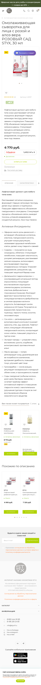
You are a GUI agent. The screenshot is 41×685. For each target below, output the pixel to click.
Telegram (23, 643)
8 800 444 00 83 (13, 619)
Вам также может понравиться (15, 404)
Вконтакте (17, 643)
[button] (19, 83)
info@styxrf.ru (12, 625)
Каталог (6, 605)
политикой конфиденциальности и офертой (16, 677)
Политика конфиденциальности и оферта (20, 599)
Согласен (20, 681)
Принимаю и (22, 550)
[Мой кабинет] (33, 11)
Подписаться (32, 540)
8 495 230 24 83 (13, 622)
